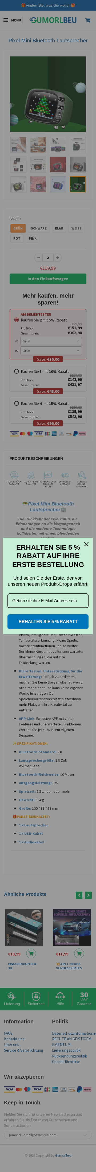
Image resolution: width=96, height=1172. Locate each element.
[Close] (86, 544)
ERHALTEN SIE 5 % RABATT (48, 621)
